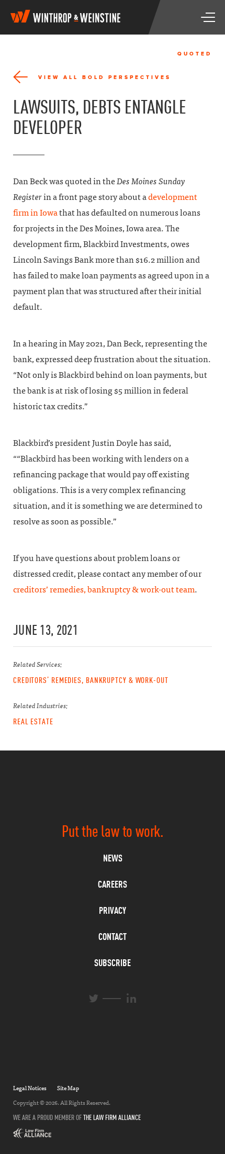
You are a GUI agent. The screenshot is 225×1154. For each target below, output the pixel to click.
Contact (112, 936)
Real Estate (33, 721)
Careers (112, 884)
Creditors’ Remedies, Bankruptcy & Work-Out (90, 680)
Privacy (112, 910)
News (112, 858)
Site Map (68, 1088)
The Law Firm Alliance (112, 1117)
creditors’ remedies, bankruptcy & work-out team (104, 590)
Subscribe (112, 962)
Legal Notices (30, 1088)
